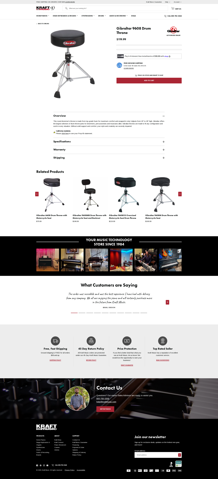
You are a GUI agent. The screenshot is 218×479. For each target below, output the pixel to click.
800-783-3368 (102, 399)
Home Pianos (41, 440)
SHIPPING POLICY (55, 360)
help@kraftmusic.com (106, 402)
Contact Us (76, 440)
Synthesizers (40, 447)
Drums (38, 450)
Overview (59, 116)
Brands (38, 455)
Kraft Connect (58, 442)
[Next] (180, 194)
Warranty (59, 149)
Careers (57, 447)
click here (65, 133)
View (66, 208)
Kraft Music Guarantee (79, 442)
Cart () (178, 9)
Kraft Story (57, 440)
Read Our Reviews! (162, 360)
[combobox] (118, 8)
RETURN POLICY (91, 360)
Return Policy (76, 455)
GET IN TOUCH (105, 409)
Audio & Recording (42, 452)
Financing (75, 445)
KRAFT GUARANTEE (127, 365)
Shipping (59, 157)
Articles (56, 450)
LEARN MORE (70, 2)
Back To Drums (43, 23)
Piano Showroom (60, 445)
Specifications (62, 141)
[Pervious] (37, 194)
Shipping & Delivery (79, 452)
